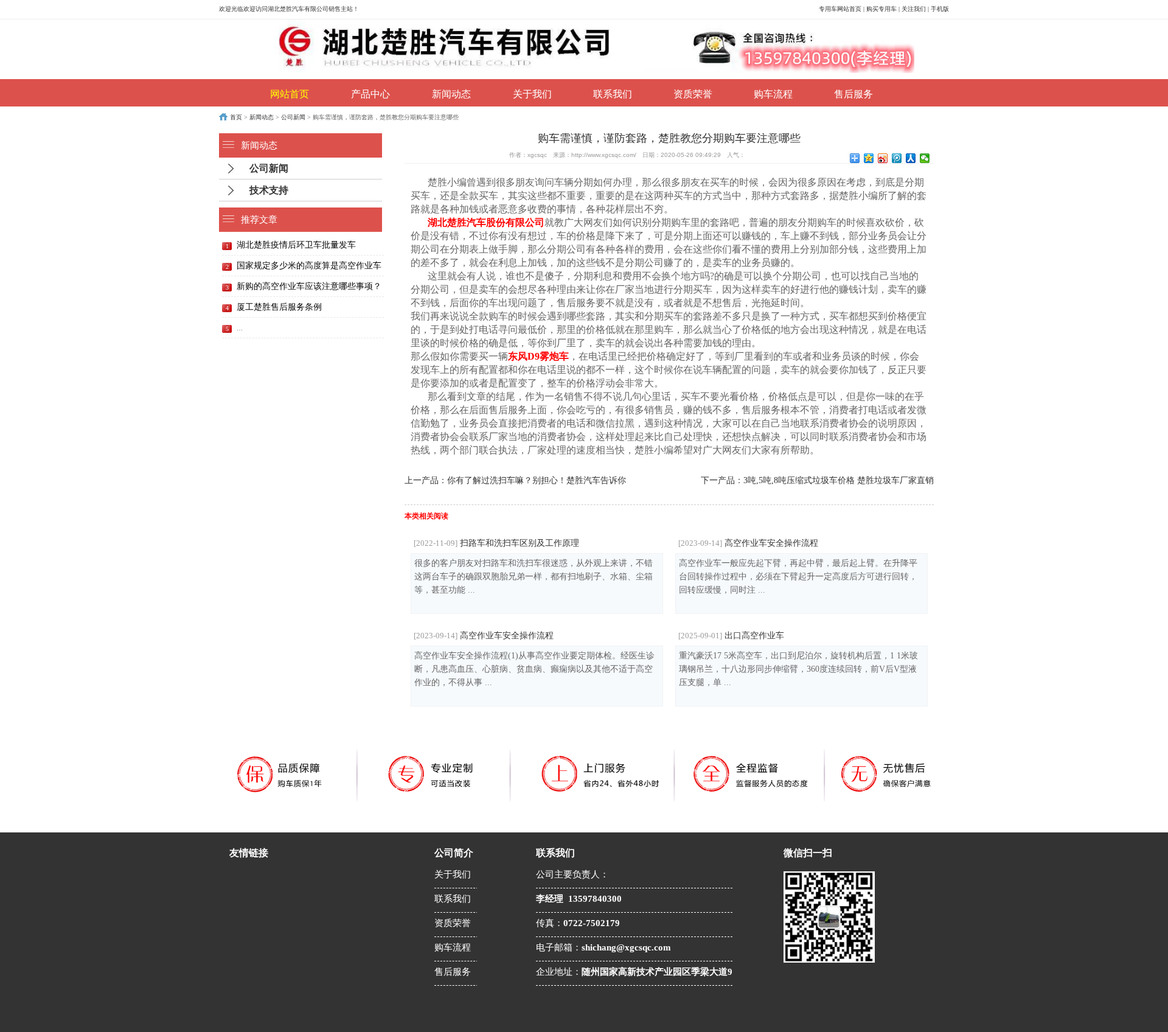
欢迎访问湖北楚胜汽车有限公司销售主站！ (301, 8)
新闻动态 (451, 94)
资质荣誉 (692, 94)
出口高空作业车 (731, 635)
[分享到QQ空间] (869, 158)
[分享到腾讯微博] (897, 158)
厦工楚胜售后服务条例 (279, 307)
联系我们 (612, 94)
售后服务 (853, 94)
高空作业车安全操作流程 (748, 543)
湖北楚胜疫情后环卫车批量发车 (296, 244)
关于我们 (532, 94)
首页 (236, 117)
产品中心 (370, 94)
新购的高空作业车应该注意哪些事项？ (309, 286)
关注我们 (914, 8)
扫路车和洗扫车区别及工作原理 (496, 543)
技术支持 (268, 190)
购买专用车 (881, 8)
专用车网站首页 (840, 8)
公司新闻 (293, 117)
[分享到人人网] (911, 158)
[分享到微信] (925, 158)
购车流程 (773, 94)
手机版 (940, 8)
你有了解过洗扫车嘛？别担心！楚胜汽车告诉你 (536, 480)
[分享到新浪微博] (883, 158)
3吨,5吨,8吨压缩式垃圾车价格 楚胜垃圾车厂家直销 (838, 480)
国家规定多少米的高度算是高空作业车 (309, 265)
